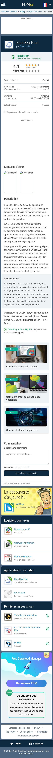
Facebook (38, 743)
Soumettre (42, 732)
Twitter (17, 743)
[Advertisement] (26, 26)
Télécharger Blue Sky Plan (20, 329)
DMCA (37, 728)
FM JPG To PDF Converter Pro (27, 629)
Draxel (17, 642)
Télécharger (23, 55)
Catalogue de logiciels (19, 728)
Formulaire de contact (28, 735)
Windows (5, 11)
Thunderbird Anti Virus (25, 615)
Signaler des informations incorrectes (22, 112)
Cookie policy (26, 732)
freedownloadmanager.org (30, 751)
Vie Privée (10, 732)
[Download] (47, 615)
